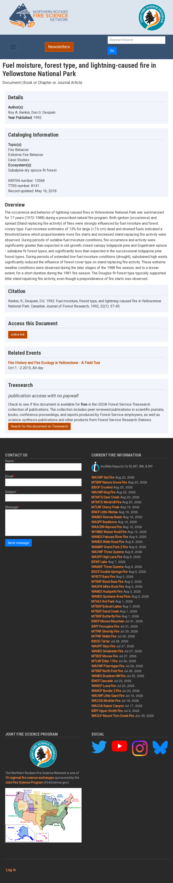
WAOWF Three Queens (107, 552)
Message (11, 507)
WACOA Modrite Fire (106, 700)
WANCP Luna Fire (103, 686)
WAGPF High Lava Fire (106, 557)
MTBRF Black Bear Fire (107, 581)
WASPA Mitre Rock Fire (107, 586)
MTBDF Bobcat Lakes (106, 606)
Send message (18, 542)
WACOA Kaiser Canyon (107, 706)
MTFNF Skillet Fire (103, 636)
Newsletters (59, 47)
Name (9, 460)
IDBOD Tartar (100, 641)
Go (112, 50)
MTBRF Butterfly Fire (106, 616)
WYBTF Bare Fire (103, 576)
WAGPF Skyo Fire (103, 646)
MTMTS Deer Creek (105, 497)
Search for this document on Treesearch (39, 426)
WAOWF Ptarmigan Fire (108, 666)
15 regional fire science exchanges (29, 777)
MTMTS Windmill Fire (106, 502)
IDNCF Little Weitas (104, 512)
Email (9, 476)
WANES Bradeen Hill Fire (108, 676)
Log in (11, 870)
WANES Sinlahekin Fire (107, 651)
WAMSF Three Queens (107, 567)
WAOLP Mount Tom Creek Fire (112, 716)
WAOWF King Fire (103, 492)
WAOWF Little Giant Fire (108, 696)
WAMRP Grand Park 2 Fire (109, 547)
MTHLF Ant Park (102, 601)
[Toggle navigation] (13, 47)
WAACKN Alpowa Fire (106, 527)
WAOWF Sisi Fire (102, 477)
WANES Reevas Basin (106, 517)
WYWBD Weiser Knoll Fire (109, 532)
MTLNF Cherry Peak (105, 507)
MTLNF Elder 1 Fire (104, 661)
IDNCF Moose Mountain (107, 621)
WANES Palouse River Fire (109, 537)
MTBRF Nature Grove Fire (109, 482)
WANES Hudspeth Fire (107, 591)
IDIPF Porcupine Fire (105, 626)
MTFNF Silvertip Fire (105, 631)
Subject (10, 491)
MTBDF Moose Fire (104, 656)
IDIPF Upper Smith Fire (107, 711)
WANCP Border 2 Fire (106, 691)
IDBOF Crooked (102, 487)
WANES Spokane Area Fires (111, 596)
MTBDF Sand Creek (105, 611)
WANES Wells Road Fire (107, 542)
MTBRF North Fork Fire (107, 671)
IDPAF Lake (99, 562)
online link (18, 334)
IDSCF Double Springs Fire (109, 572)
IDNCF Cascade (102, 681)
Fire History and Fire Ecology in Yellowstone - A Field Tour (54, 363)
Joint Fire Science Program (24, 782)
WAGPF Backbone (104, 522)
